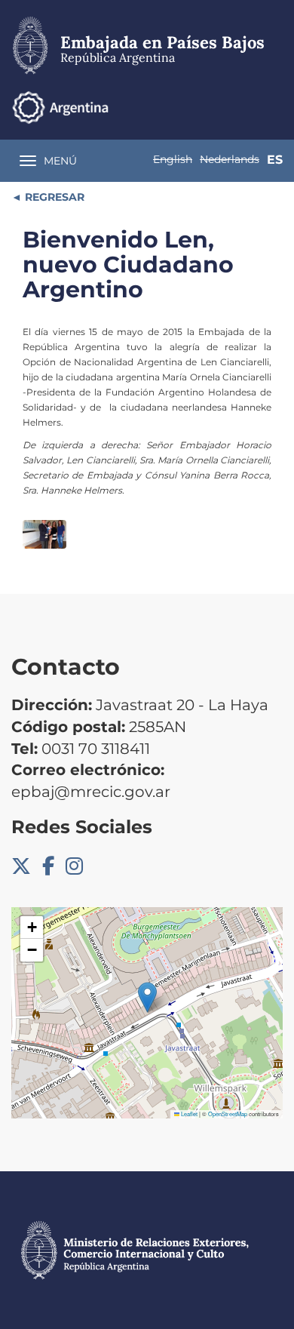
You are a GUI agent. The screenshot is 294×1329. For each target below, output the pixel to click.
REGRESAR (53, 197)
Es (275, 159)
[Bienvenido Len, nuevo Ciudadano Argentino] (44, 534)
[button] (147, 997)
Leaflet (188, 1113)
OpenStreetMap (227, 1113)
